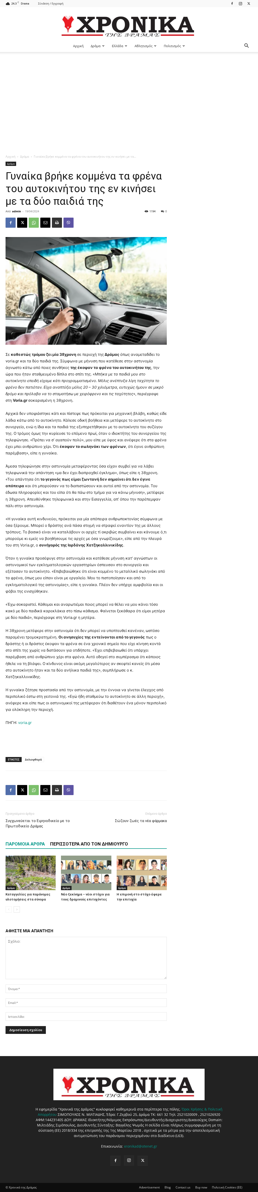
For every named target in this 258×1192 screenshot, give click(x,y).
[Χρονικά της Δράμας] (129, 24)
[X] (248, 3)
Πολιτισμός (172, 46)
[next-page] (17, 909)
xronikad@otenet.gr (140, 1146)
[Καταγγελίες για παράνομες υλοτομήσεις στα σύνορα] (31, 873)
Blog (168, 1187)
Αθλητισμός (143, 46)
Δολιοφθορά (33, 759)
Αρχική (78, 46)
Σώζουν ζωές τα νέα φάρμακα (141, 821)
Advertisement (149, 1187)
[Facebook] (232, 3)
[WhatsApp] (34, 223)
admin (16, 211)
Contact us (183, 1187)
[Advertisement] (129, 89)
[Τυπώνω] (57, 223)
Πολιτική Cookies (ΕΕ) (227, 1187)
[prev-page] (9, 909)
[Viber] (68, 223)
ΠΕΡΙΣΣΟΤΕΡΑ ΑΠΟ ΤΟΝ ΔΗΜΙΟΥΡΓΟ (89, 844)
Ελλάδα (117, 46)
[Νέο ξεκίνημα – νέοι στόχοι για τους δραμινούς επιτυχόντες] (86, 873)
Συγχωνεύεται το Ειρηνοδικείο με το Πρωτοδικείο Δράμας (38, 823)
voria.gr (25, 722)
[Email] (45, 223)
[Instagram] (240, 3)
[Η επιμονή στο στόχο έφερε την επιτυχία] (142, 873)
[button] (246, 46)
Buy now (201, 1187)
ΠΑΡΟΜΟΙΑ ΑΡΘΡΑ (25, 844)
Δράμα (96, 46)
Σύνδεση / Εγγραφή (50, 3)
